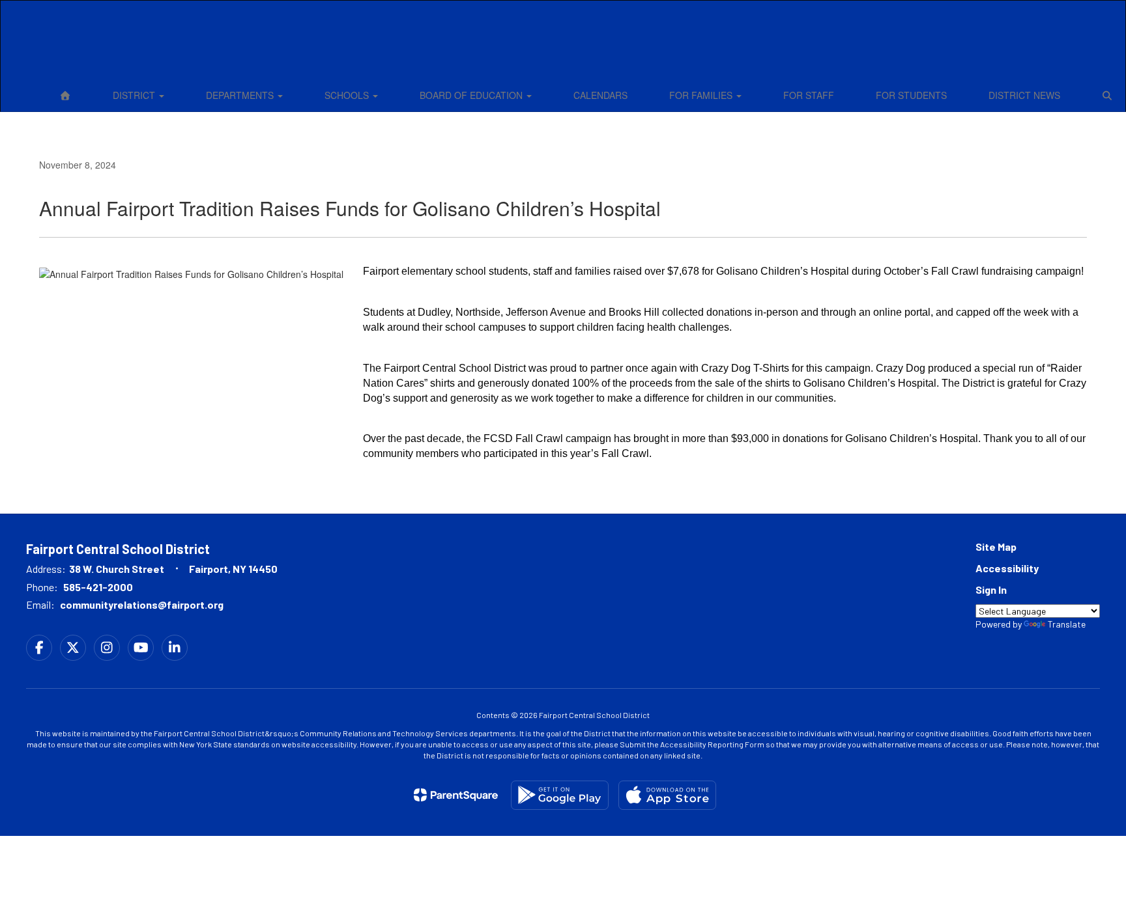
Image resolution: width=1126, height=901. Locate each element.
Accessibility (1007, 568)
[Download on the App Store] (667, 795)
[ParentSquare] (456, 795)
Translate (1067, 624)
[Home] (65, 95)
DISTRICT (135, 95)
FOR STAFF (808, 95)
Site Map (996, 546)
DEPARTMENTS (241, 95)
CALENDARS (600, 95)
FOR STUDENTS (911, 95)
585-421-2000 (98, 587)
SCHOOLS (348, 95)
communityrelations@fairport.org (142, 604)
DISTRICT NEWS (1024, 95)
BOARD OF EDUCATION (472, 95)
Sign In (991, 589)
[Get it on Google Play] (560, 795)
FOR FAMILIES (702, 95)
